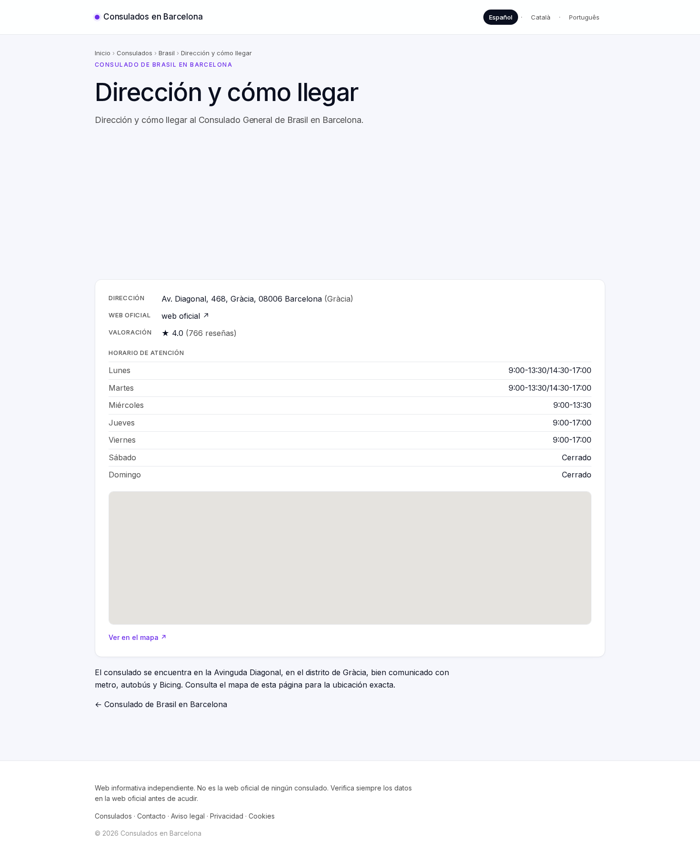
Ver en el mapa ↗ (138, 637)
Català (540, 17)
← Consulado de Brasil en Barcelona (161, 704)
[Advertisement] (350, 203)
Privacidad (226, 816)
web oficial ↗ (185, 316)
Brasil (167, 53)
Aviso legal (188, 816)
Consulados (134, 53)
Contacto (151, 816)
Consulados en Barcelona (152, 16)
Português (584, 17)
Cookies (262, 816)
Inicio (102, 53)
